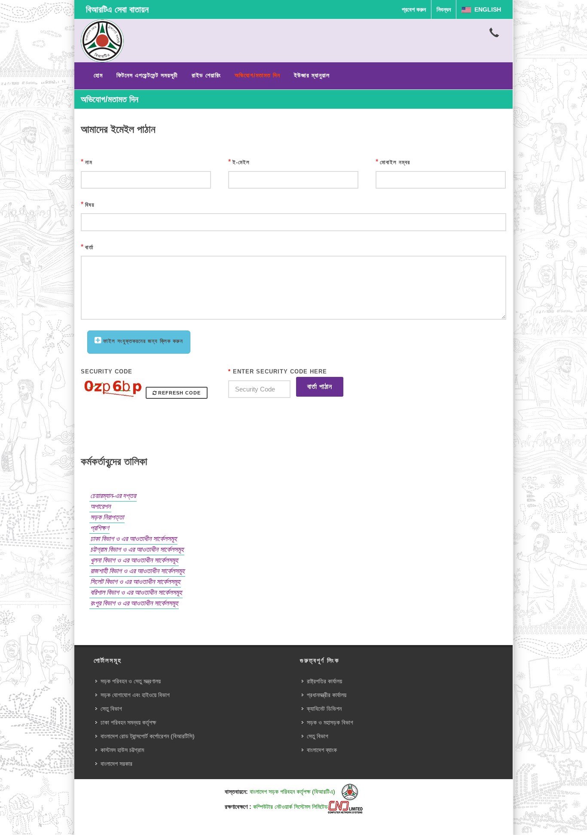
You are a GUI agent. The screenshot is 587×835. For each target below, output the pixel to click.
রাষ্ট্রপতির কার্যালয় (324, 681)
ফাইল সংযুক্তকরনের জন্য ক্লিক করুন (143, 341)
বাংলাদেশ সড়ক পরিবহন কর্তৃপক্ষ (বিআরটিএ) (293, 791)
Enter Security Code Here (277, 371)
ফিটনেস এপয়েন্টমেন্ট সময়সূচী (147, 75)
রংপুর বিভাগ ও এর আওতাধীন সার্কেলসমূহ (134, 603)
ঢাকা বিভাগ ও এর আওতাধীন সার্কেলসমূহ (133, 538)
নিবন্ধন (444, 9)
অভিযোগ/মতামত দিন (257, 75)
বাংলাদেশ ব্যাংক (322, 749)
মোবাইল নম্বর (395, 162)
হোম (98, 75)
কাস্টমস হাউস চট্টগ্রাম (122, 749)
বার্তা (89, 247)
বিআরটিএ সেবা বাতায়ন (117, 9)
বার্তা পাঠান (319, 386)
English (486, 9)
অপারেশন (100, 506)
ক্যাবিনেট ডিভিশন (324, 708)
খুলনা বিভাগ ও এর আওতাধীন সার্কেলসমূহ (134, 560)
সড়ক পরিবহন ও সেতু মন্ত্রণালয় (131, 681)
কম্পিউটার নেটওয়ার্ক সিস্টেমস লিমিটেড (290, 806)
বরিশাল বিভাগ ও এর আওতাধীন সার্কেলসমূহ (136, 592)
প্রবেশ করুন (414, 9)
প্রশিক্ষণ (99, 528)
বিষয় (90, 205)
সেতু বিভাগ (111, 708)
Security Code (106, 371)
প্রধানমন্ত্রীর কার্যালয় (326, 694)
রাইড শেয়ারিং (206, 75)
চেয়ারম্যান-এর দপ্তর (113, 495)
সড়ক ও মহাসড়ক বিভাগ (330, 722)
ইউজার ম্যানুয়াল (312, 75)
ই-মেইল (241, 162)
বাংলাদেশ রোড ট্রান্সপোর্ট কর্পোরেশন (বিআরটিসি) (148, 736)
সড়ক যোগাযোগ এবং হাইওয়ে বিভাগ (135, 694)
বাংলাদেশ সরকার (116, 763)
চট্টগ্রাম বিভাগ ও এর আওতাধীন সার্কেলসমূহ (136, 549)
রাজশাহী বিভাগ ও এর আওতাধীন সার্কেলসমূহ (137, 571)
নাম (88, 162)
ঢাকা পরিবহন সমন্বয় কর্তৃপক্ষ (128, 722)
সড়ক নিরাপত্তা (107, 517)
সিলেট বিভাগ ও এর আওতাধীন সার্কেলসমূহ (135, 581)
